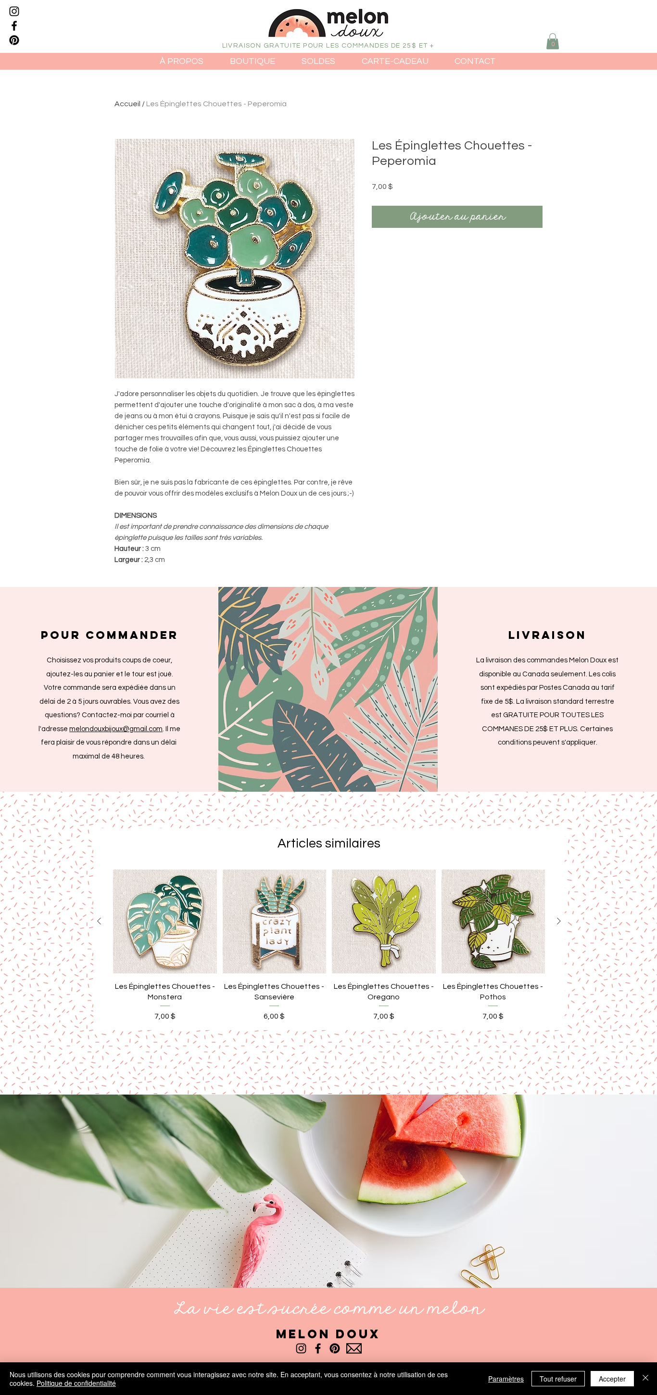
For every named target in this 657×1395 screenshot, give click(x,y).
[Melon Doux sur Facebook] (14, 25)
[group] (329, 945)
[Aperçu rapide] (165, 921)
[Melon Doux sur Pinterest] (14, 40)
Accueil (127, 104)
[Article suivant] (559, 921)
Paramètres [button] (506, 1378)
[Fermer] (645, 1378)
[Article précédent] (99, 921)
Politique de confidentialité (76, 1383)
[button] (552, 41)
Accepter (612, 1378)
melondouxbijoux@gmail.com (116, 729)
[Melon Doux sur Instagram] (14, 11)
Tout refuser (558, 1378)
